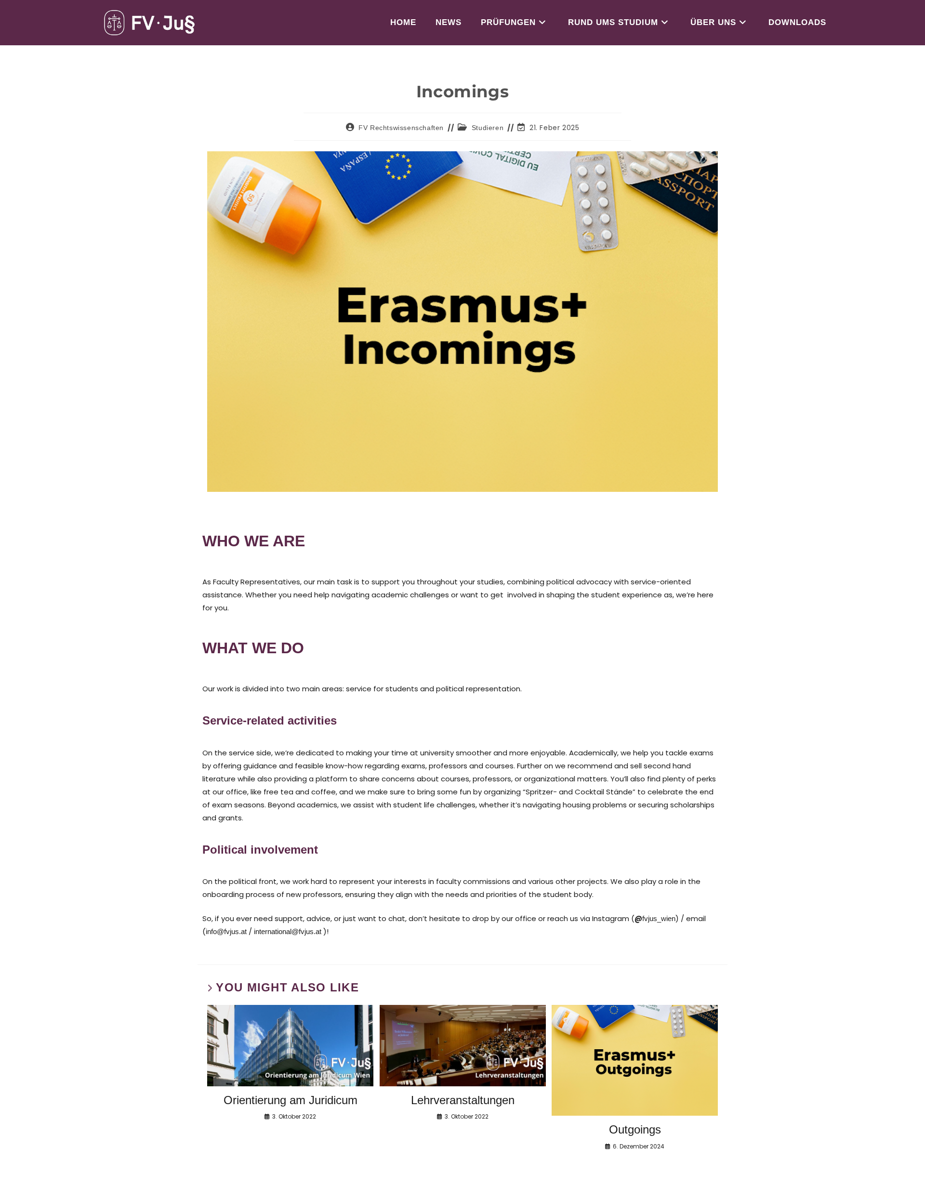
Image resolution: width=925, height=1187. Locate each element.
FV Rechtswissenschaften (401, 128)
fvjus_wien (658, 918)
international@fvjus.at (287, 931)
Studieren (487, 128)
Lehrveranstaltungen (463, 1100)
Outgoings (635, 1129)
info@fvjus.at (226, 931)
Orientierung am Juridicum (290, 1100)
